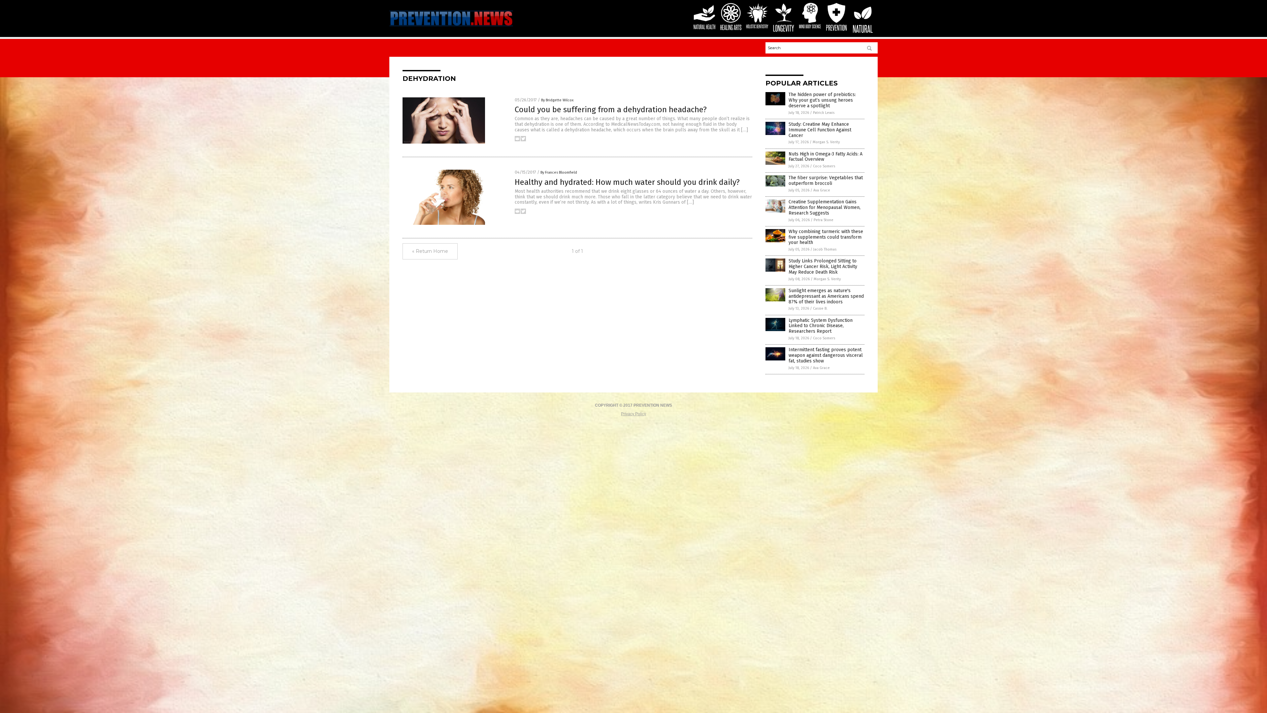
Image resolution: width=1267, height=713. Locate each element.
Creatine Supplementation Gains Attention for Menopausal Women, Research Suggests (825, 207)
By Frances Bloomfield (558, 172)
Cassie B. (820, 308)
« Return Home (430, 251)
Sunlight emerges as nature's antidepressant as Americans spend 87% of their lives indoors (826, 296)
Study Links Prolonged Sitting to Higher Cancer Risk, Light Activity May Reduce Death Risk (823, 266)
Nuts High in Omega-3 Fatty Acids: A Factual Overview (825, 156)
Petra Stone (823, 220)
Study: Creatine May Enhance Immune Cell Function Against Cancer (820, 129)
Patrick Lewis (823, 113)
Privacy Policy (633, 414)
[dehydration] (451, 27)
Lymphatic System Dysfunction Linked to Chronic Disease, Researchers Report (821, 326)
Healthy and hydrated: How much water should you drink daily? (627, 182)
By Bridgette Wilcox (557, 100)
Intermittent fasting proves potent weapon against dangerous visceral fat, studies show (826, 355)
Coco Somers (824, 166)
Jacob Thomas (824, 249)
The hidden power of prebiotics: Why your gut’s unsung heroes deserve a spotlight (822, 100)
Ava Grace (821, 190)
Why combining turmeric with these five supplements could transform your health (826, 237)
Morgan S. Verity (826, 142)
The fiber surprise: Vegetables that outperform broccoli (826, 180)
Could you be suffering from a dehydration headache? (611, 109)
